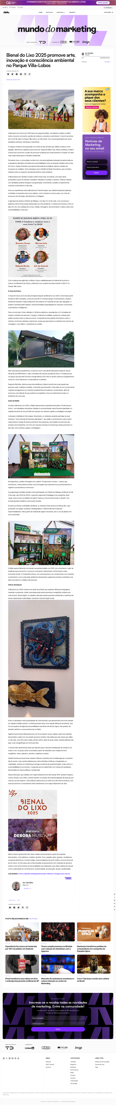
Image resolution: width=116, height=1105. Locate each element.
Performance (74, 1070)
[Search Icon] (108, 7)
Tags (96, 1067)
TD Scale (20, 7)
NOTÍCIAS (49, 12)
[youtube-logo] (12, 1058)
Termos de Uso (99, 1064)
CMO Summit (50, 1064)
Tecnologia (73, 1083)
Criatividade (74, 1081)
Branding (73, 1067)
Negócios (73, 1064)
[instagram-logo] (4, 1058)
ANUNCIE (72, 12)
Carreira (72, 1078)
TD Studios (12, 7)
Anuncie (48, 1067)
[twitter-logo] (7, 1058)
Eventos (5, 7)
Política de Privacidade (102, 1062)
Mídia (72, 1072)
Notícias (48, 1062)
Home (41, 12)
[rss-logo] (15, 1058)
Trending (73, 1062)
